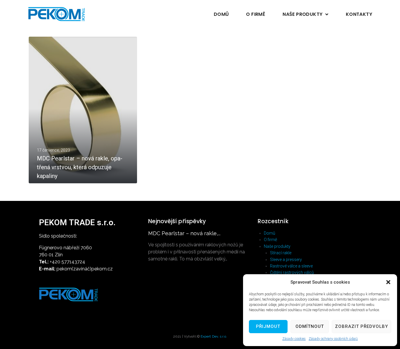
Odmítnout (309, 326)
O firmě (270, 239)
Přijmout (268, 326)
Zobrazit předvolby (361, 326)
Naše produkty (277, 246)
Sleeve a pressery (286, 259)
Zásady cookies (294, 339)
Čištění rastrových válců (292, 272)
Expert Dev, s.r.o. (214, 336)
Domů (269, 233)
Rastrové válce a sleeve (291, 266)
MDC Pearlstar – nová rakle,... (184, 233)
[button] (388, 282)
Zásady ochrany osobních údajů (333, 339)
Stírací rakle (280, 252)
